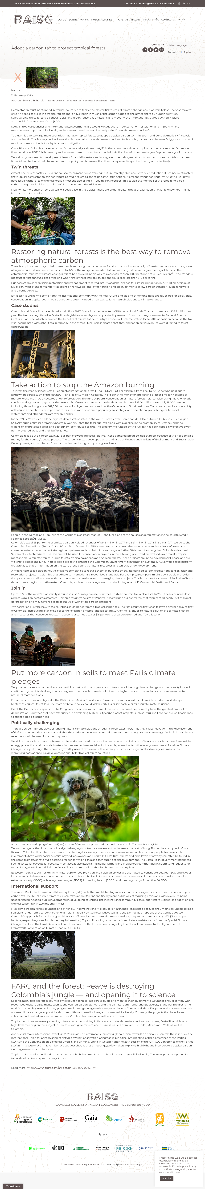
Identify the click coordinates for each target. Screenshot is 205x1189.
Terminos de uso (95, 1164)
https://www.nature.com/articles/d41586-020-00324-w (61, 1067)
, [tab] (63, 100)
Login (139, 1164)
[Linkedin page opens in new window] (184, 4)
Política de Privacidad (74, 1164)
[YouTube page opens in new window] (189, 4)
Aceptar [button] (166, 1178)
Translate (187, 52)
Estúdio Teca (127, 1164)
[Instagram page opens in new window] (179, 4)
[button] (185, 20)
